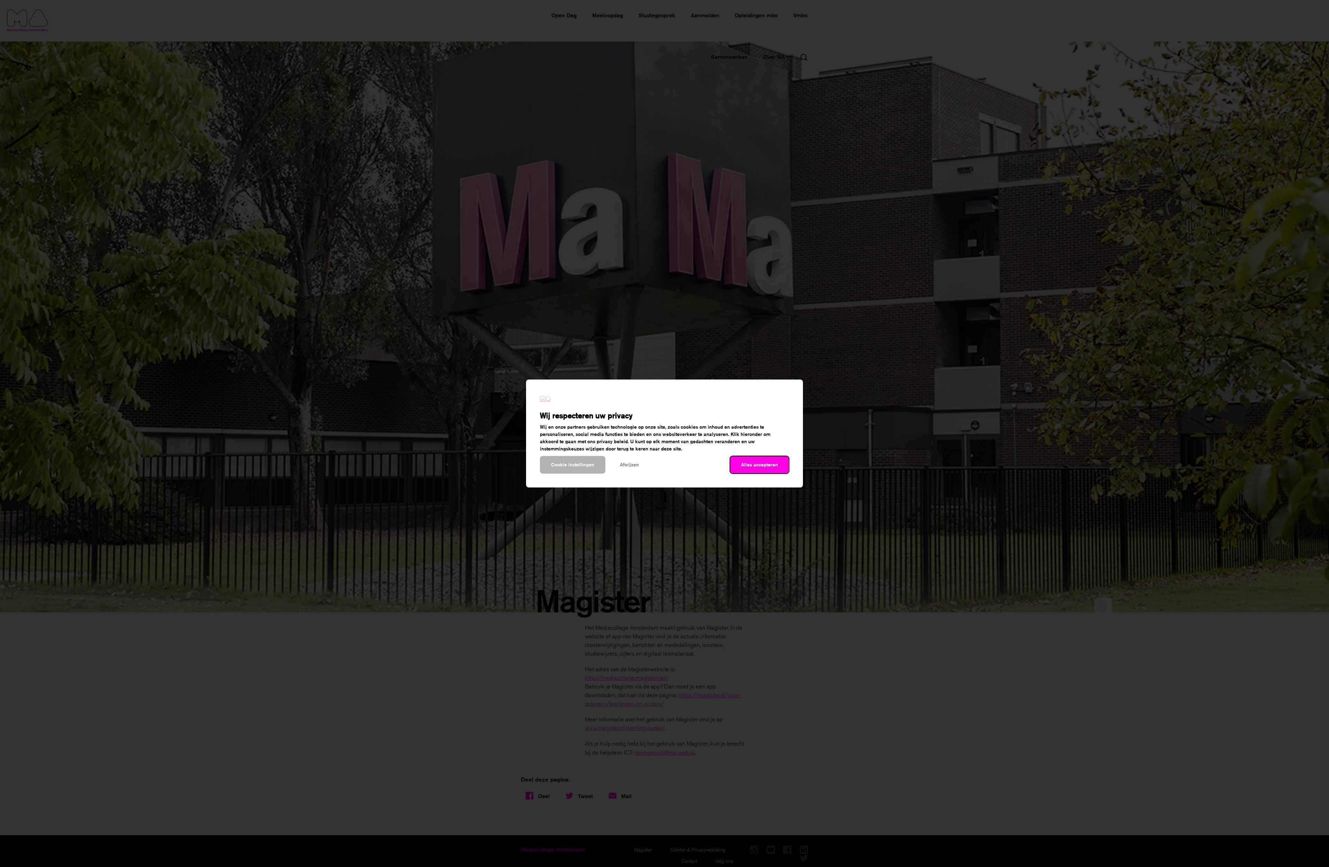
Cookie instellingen (572, 465)
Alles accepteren (759, 465)
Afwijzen (629, 465)
